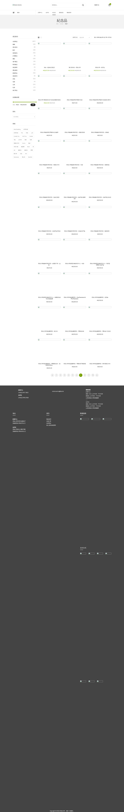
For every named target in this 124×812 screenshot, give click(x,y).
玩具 (14, 87)
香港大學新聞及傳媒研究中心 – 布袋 (74, 263)
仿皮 (21, 153)
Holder (31, 136)
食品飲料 (15, 67)
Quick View (44, 63)
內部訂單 (48, 421)
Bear (28, 146)
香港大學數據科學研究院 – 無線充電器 (49, 197)
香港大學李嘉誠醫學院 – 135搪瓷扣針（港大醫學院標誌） (49, 364)
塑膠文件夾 (16, 143)
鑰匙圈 (22, 146)
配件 (14, 50)
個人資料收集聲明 (51, 425)
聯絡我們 (48, 419)
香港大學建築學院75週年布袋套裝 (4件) (100, 100)
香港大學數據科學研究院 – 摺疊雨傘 (100, 165)
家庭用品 (15, 73)
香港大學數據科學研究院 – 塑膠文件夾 (49, 165)
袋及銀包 (15, 53)
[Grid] (38, 37)
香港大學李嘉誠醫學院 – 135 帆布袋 (74, 331)
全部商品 (15, 41)
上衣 (32, 132)
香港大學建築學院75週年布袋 (74, 100)
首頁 (57, 23)
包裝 (14, 81)
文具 (14, 84)
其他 (14, 79)
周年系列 (15, 47)
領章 (31, 139)
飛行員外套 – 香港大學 (75, 67)
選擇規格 (40, 63)
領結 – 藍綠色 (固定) (49, 67)
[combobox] (24, 117)
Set (26, 153)
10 (93, 375)
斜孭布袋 (26, 129)
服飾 (14, 44)
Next (97, 375)
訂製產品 (15, 56)
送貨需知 (48, 423)
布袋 (27, 132)
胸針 (26, 139)
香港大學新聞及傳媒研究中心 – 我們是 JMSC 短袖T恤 (100, 264)
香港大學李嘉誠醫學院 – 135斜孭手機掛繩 (75, 363)
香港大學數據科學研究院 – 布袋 (74, 165)
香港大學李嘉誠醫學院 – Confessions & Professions (75, 298)
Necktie (30, 157)
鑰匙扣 (19, 150)
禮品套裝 (15, 70)
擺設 (14, 59)
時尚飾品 (15, 64)
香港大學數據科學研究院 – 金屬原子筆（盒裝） (49, 264)
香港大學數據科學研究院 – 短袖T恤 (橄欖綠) (74, 198)
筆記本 (23, 157)
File (22, 132)
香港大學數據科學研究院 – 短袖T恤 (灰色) (100, 197)
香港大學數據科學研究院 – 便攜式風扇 (75, 132)
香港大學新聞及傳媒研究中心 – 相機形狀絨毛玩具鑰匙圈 (49, 298)
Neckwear (16, 157)
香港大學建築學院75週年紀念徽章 (49, 132)
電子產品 (15, 61)
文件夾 (20, 139)
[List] (41, 37)
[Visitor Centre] (17, 5)
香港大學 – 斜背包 (100, 67)
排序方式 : (75, 37)
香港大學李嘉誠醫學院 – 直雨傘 (100, 297)
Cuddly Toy (16, 136)
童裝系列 (15, 76)
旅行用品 (15, 90)
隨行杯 (15, 153)
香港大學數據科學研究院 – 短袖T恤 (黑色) (49, 231)
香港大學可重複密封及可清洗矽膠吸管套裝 (49, 100)
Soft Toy (24, 136)
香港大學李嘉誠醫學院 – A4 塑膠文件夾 (99, 363)
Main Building (17, 129)
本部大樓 (16, 146)
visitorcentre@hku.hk (58, 391)
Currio (23, 143)
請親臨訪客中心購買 (91, 293)
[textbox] (24, 116)
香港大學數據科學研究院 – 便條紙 (100, 132)
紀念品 (61, 23)
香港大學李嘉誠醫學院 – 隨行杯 (49, 331)
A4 (14, 150)
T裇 (14, 139)
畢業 (32, 150)
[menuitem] (40, 12)
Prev (52, 375)
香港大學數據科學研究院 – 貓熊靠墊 (100, 231)
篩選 (33, 104)
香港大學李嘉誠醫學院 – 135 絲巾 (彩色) (100, 331)
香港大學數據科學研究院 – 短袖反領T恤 (74, 231)
